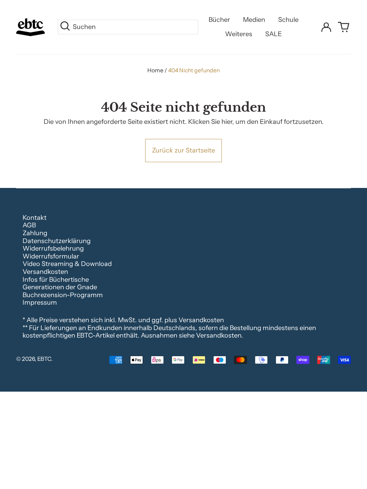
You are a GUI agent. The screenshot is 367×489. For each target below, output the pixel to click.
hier (226, 122)
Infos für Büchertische (56, 280)
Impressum (40, 302)
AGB (29, 225)
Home (155, 70)
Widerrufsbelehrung (53, 248)
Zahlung (35, 233)
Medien (254, 20)
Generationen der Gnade (60, 287)
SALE (273, 34)
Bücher (219, 20)
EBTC (44, 358)
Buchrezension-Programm (63, 295)
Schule (288, 20)
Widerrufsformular (51, 256)
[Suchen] (65, 27)
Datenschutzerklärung (57, 241)
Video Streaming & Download (67, 264)
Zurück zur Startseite (183, 150)
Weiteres (238, 34)
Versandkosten (45, 272)
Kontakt (35, 218)
